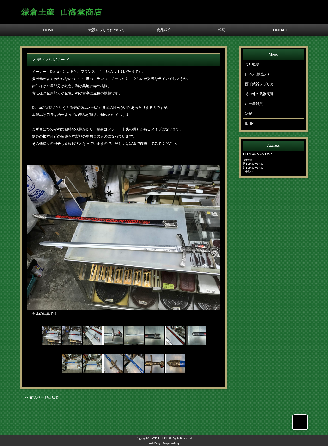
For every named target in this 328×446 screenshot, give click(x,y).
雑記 (221, 30)
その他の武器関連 (259, 94)
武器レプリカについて (106, 30)
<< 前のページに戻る (42, 397)
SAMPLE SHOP (159, 438)
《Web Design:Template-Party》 (164, 443)
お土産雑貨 (254, 104)
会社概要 (252, 64)
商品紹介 (164, 30)
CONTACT (279, 30)
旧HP (249, 123)
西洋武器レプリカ (259, 84)
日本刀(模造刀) (257, 74)
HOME (48, 30)
